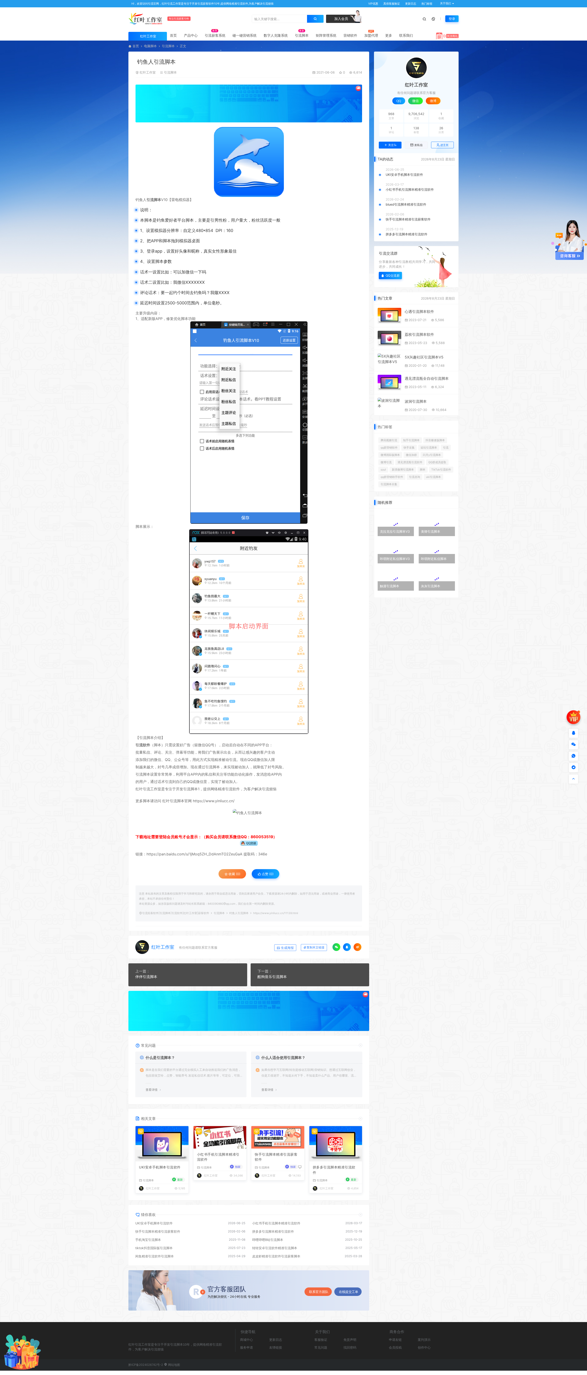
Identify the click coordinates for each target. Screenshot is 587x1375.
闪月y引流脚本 (432, 455)
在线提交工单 (348, 1292)
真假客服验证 (391, 3)
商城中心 (246, 1340)
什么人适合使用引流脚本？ (283, 1057)
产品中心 (191, 35)
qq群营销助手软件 (392, 477)
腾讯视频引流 (389, 440)
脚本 (422, 469)
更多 (388, 35)
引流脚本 (302, 35)
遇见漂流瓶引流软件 (410, 462)
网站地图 (173, 1365)
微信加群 (411, 455)
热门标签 (426, 3)
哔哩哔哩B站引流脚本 (267, 1240)
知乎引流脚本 (411, 440)
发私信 (418, 145)
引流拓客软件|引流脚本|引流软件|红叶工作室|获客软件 (175, 913)
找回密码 (349, 1347)
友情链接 (275, 1347)
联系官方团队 (318, 1292)
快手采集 (409, 447)
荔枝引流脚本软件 (419, 334)
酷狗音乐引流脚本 (272, 976)
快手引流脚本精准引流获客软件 (276, 1157)
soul (383, 469)
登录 (452, 19)
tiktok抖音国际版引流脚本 (154, 1248)
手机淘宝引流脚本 (148, 1240)
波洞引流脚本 (416, 401)
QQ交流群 (393, 275)
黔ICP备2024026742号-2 (145, 1365)
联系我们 (406, 35)
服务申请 (246, 1347)
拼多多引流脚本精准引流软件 (334, 1170)
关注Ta (392, 145)
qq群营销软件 (389, 447)
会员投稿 (395, 1347)
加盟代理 (371, 35)
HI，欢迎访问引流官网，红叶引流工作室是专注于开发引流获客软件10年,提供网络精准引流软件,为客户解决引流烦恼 (202, 3)
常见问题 (320, 1347)
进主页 (444, 145)
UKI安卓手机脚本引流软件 (160, 1167)
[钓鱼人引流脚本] (249, 162)
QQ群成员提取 (437, 462)
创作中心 (424, 1347)
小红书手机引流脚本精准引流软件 (218, 1157)
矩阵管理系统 (326, 35)
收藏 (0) (234, 874)
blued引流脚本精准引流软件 (406, 204)
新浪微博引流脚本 (403, 469)
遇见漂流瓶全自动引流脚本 (427, 378)
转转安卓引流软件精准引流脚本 (274, 1248)
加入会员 (340, 19)
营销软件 (350, 35)
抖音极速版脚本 (435, 440)
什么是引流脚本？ (160, 1057)
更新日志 (410, 3)
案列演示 (424, 1340)
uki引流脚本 (433, 477)
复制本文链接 (315, 947)
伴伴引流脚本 (146, 976)
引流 (446, 447)
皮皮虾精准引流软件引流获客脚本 (276, 1256)
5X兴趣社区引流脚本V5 (424, 357)
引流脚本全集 (389, 484)
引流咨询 (414, 477)
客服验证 (320, 1340)
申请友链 (395, 1340)
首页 (173, 35)
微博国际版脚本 (390, 455)
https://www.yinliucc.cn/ (213, 801)
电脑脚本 (150, 46)
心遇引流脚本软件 (419, 311)
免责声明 (349, 1340)
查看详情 (152, 1089)
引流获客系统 (215, 35)
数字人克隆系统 (276, 35)
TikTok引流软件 (441, 469)
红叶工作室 (148, 72)
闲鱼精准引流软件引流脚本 (154, 1256)
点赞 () (267, 874)
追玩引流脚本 (429, 447)
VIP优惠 (373, 3)
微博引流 (386, 462)
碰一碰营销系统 (245, 35)
